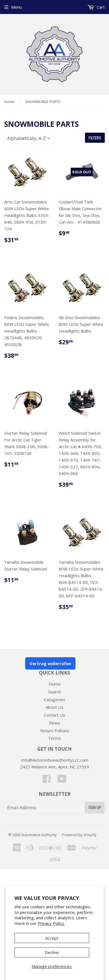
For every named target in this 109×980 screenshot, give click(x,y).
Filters (95, 137)
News (54, 723)
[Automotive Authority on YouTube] (62, 780)
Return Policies (54, 730)
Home (9, 101)
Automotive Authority (39, 834)
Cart (100, 7)
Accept (51, 938)
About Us (54, 707)
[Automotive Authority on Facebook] (46, 780)
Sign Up (94, 807)
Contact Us (54, 715)
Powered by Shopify (79, 834)
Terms (54, 738)
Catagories (54, 699)
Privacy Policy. (51, 923)
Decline (52, 952)
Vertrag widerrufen (50, 663)
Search (54, 691)
